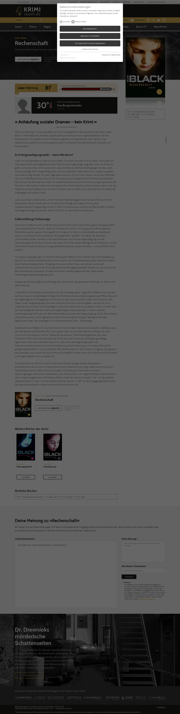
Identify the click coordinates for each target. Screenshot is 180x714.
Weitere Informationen (90, 49)
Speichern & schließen (90, 36)
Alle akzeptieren (90, 28)
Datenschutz (115, 55)
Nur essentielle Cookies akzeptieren (90, 43)
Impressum (106, 55)
